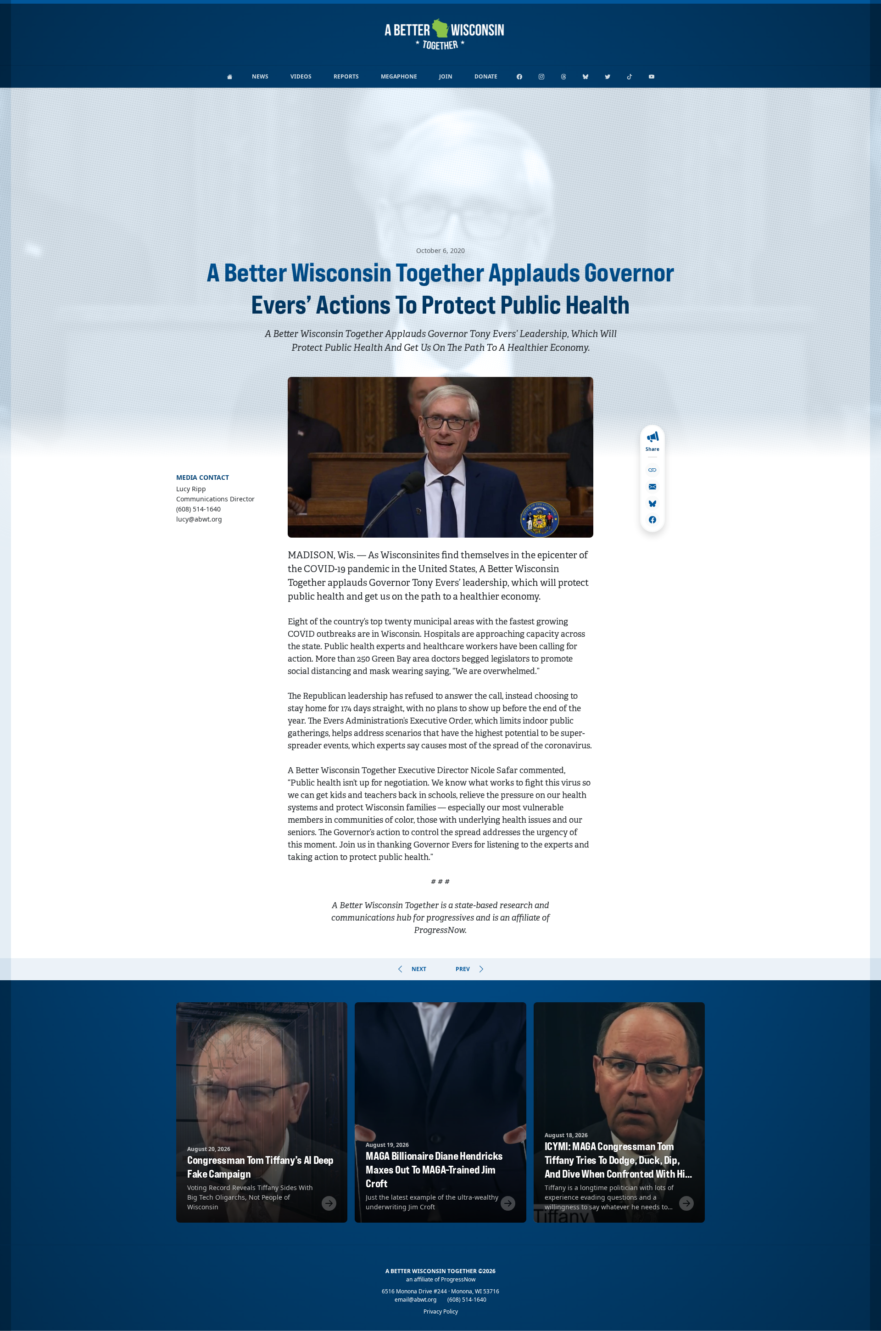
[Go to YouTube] (652, 77)
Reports (346, 76)
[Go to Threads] (563, 77)
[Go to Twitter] (608, 77)
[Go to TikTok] (630, 77)
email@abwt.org (415, 1299)
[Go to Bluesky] (585, 77)
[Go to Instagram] (541, 77)
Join (445, 76)
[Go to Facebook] (519, 77)
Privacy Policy (441, 1311)
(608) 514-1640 (466, 1299)
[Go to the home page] (230, 77)
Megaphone (399, 76)
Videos (301, 76)
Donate (485, 76)
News (260, 76)
